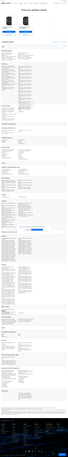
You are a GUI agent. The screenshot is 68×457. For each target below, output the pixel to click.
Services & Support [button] (43, 3)
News (35, 430)
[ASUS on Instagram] (39, 451)
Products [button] (15, 3)
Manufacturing (25, 433)
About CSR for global (38, 437)
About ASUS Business (38, 436)
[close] (49, 225)
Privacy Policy (23, 455)
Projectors (13, 432)
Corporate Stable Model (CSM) (50, 427)
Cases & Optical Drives (15, 438)
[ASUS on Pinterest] (42, 451)
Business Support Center (49, 433)
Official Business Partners (5, 431)
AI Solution (25, 442)
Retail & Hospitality (26, 430)
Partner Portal (3, 433)
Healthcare (25, 432)
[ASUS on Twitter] (32, 451)
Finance (24, 439)
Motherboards (14, 433)
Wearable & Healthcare (15, 440)
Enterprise (25, 427)
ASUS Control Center (60, 427)
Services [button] (25, 3)
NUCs (13, 429)
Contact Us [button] (65, 0)
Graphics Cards (14, 435)
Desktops (13, 427)
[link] (8, 34)
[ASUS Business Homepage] (6, 3)
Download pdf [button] (57, 41)
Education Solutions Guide (38, 432)
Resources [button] (31, 3)
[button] (61, 3)
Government (25, 441)
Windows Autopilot (60, 430)
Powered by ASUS (48, 429)
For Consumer (57, 3)
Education (24, 429)
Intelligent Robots (15, 441)
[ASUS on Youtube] (29, 451)
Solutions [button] (20, 3)
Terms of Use (18, 455)
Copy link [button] (64, 41)
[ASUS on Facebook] (35, 451)
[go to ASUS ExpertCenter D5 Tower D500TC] (26, 21)
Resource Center (37, 427)
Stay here (28, 229)
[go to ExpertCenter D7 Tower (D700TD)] (9, 21)
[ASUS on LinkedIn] (26, 451)
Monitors (13, 430)
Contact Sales (3, 427)
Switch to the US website (37, 229)
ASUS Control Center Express (61, 429)
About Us (3, 0)
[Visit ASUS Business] (4, 420)
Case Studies (37, 429)
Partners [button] (36, 3)
